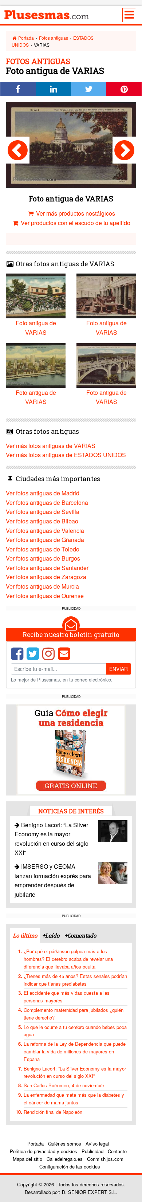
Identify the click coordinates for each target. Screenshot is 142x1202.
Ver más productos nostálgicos (75, 213)
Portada (25, 38)
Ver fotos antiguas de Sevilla (42, 511)
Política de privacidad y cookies (43, 1151)
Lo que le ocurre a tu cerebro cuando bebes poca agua (75, 1031)
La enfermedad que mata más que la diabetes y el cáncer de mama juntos (74, 1098)
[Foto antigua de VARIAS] (17, 150)
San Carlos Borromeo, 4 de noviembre (64, 1085)
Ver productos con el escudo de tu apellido (74, 223)
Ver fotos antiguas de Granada (45, 539)
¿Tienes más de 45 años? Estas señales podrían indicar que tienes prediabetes (75, 980)
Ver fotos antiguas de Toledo (42, 549)
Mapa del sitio (27, 1158)
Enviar (118, 668)
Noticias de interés (71, 811)
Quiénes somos (64, 1143)
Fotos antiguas (53, 38)
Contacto (117, 1151)
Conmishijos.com (105, 1158)
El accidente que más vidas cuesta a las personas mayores (67, 996)
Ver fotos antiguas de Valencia (45, 530)
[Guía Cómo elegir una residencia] (71, 749)
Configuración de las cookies (69, 1166)
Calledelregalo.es (65, 1158)
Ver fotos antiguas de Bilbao (42, 521)
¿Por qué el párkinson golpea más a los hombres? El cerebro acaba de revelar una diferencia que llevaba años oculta (68, 959)
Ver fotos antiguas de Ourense (45, 596)
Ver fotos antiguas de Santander (47, 567)
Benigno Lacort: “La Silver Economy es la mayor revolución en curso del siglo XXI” (75, 1072)
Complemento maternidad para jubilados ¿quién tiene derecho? (73, 1013)
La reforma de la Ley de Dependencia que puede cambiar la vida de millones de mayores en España (75, 1051)
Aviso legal (97, 1143)
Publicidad (92, 1151)
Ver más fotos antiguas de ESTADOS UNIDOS (66, 455)
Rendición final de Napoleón (53, 1111)
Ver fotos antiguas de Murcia (42, 586)
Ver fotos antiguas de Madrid (42, 493)
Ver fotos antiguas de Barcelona (47, 502)
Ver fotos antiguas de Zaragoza (46, 577)
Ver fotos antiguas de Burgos (43, 558)
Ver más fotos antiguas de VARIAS (50, 445)
